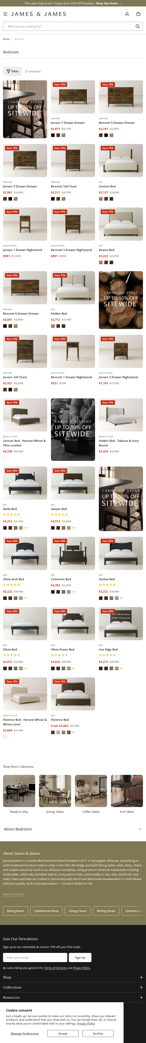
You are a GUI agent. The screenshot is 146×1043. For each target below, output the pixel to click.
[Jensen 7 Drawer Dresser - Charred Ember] (53, 135)
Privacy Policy (86, 1023)
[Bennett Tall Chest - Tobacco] (58, 199)
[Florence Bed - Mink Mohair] (53, 732)
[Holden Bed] (73, 287)
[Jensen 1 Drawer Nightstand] (25, 224)
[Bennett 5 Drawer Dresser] (121, 96)
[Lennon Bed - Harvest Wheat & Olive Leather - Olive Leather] (5, 458)
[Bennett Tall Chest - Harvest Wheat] (63, 199)
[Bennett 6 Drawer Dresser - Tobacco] (10, 326)
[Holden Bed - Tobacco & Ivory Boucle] (121, 415)
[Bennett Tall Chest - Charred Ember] (53, 199)
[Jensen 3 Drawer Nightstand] (121, 351)
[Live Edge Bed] (121, 623)
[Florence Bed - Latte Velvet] (69, 732)
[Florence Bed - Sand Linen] (63, 732)
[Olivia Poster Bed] (73, 623)
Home (6, 39)
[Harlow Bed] (121, 553)
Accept (62, 1033)
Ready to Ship (10, 436)
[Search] (137, 26)
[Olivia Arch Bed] (25, 553)
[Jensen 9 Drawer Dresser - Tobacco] (5, 199)
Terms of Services (55, 968)
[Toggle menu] (5, 14)
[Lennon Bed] (121, 160)
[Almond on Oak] (15, 528)
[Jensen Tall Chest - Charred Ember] (10, 390)
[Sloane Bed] (121, 224)
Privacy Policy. (82, 968)
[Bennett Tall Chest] (73, 160)
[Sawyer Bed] (73, 483)
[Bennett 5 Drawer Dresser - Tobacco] (101, 135)
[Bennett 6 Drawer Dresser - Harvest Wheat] (15, 326)
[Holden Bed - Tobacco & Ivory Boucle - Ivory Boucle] (101, 458)
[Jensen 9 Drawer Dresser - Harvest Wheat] (15, 199)
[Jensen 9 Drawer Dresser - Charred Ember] (10, 199)
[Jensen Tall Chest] (25, 351)
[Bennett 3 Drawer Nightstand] (73, 224)
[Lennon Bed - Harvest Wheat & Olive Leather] (25, 415)
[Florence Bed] (73, 694)
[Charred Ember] (111, 199)
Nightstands (10, 245)
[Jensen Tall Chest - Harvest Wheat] (15, 390)
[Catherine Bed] (73, 553)
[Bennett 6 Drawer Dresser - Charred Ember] (5, 326)
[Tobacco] (106, 199)
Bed (101, 182)
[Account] (127, 14)
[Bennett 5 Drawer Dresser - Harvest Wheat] (111, 135)
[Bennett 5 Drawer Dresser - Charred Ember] (106, 135)
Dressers (55, 118)
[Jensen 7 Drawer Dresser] (73, 96)
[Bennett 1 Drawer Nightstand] (73, 351)
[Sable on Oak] (10, 528)
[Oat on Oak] (21, 528)
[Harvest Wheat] (101, 199)
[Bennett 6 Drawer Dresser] (25, 287)
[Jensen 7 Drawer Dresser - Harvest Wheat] (63, 135)
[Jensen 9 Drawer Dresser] (25, 160)
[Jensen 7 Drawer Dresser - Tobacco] (58, 135)
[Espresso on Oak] (5, 528)
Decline (98, 1033)
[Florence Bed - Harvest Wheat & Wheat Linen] (25, 694)
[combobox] (73, 26)
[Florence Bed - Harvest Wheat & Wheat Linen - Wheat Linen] (5, 737)
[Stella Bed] (25, 483)
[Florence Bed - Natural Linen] (58, 732)
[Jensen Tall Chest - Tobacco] (5, 390)
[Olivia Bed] (25, 623)
